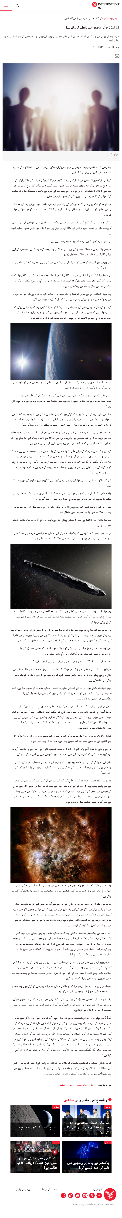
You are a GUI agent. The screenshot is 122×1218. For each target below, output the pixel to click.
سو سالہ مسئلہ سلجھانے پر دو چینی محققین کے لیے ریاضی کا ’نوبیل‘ (88, 1127)
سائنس (106, 18)
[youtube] (77, 1195)
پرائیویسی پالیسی (22, 1189)
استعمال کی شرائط (50, 1189)
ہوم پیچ (114, 18)
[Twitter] (92, 1195)
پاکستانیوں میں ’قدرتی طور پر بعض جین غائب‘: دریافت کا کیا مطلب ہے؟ (37, 1163)
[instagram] (85, 1195)
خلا (92, 1085)
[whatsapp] (63, 1195)
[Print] (117, 56)
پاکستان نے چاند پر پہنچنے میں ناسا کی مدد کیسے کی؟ (88, 1165)
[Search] (17, 5)
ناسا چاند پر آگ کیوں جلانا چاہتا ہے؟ (37, 1130)
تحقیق (62, 1085)
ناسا (70, 1085)
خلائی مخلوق (81, 1085)
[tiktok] (70, 1195)
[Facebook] (99, 1195)
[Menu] (6, 5)
